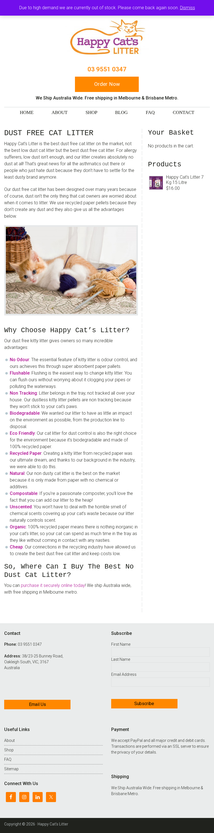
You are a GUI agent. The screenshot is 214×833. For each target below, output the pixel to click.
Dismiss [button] (187, 7)
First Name (120, 644)
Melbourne (190, 788)
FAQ (7, 759)
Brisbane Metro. (125, 793)
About (9, 740)
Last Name (120, 659)
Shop (9, 750)
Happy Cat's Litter (107, 37)
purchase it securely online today (53, 585)
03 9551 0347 (107, 69)
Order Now (107, 84)
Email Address (124, 674)
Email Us (37, 704)
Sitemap (11, 769)
